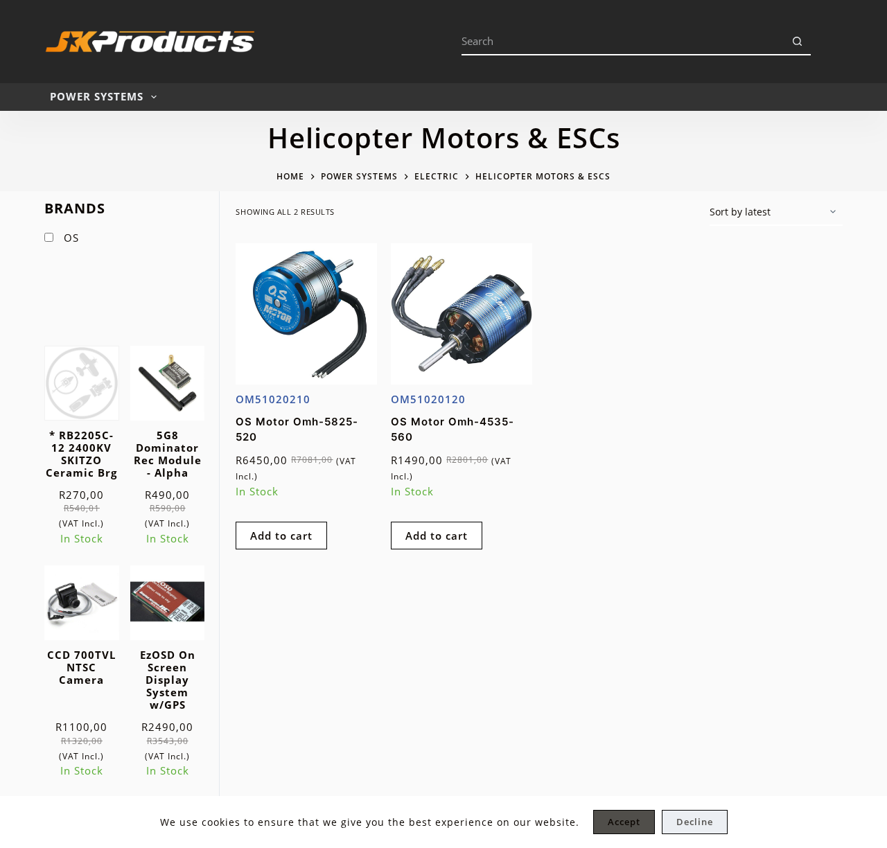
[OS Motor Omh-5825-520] (306, 314)
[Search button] (797, 41)
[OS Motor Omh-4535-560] (461, 314)
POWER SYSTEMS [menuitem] (96, 96)
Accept (624, 821)
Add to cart (281, 535)
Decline (694, 821)
